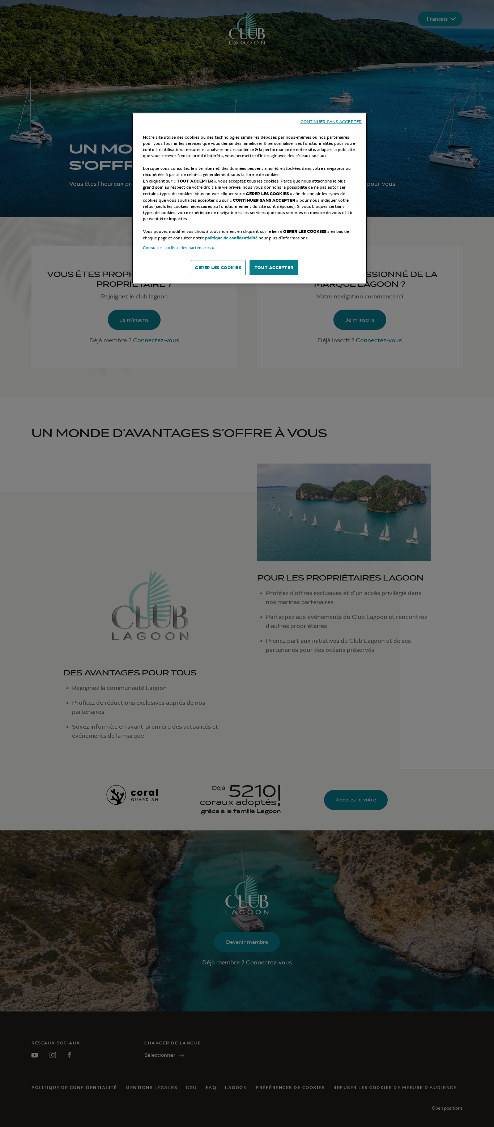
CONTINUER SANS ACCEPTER (331, 122)
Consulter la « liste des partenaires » (178, 247)
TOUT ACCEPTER (274, 267)
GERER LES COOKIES (218, 267)
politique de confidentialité (231, 237)
